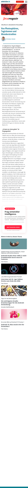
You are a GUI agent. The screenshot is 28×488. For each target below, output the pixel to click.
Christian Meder (10, 39)
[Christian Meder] (3, 39)
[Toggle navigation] (6, 2)
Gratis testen (20, 1)
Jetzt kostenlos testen (13, 227)
